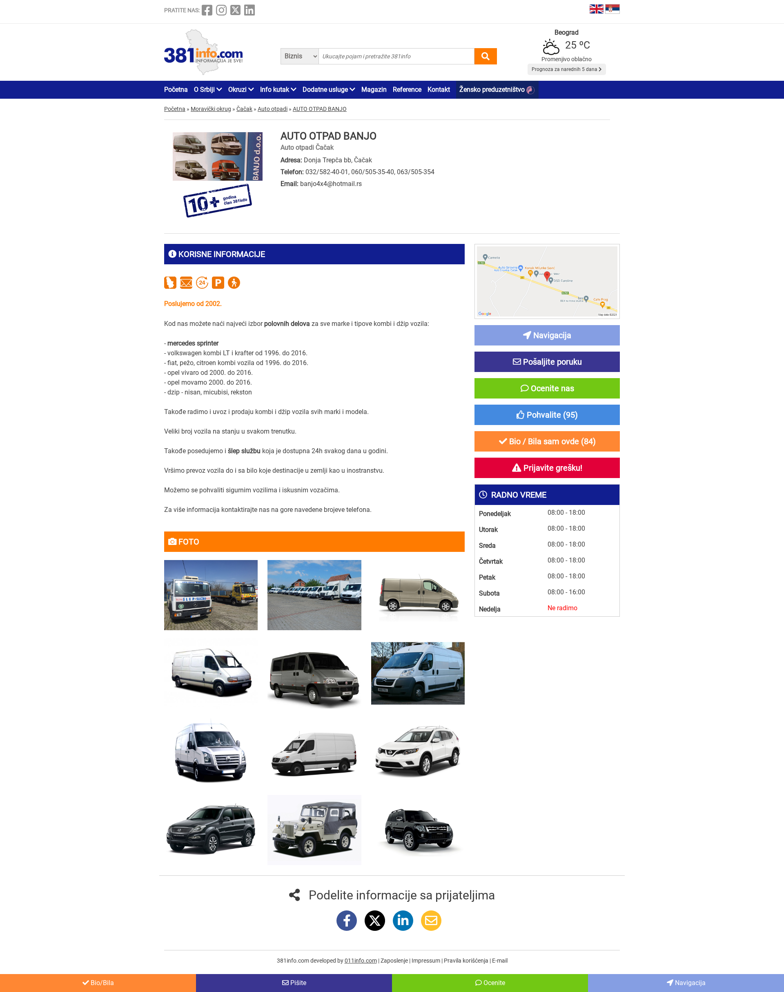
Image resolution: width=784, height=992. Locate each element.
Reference (407, 89)
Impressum (426, 960)
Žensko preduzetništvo (492, 89)
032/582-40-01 (326, 172)
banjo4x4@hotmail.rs (331, 184)
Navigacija (689, 983)
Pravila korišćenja (467, 960)
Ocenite (493, 983)
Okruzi (238, 89)
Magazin (374, 89)
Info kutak (275, 89)
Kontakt (439, 89)
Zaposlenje (395, 960)
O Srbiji (205, 89)
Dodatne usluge (326, 89)
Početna (176, 89)
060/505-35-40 (372, 172)
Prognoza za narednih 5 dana (565, 69)
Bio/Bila (101, 983)
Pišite (297, 983)
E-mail (500, 960)
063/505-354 (415, 172)
